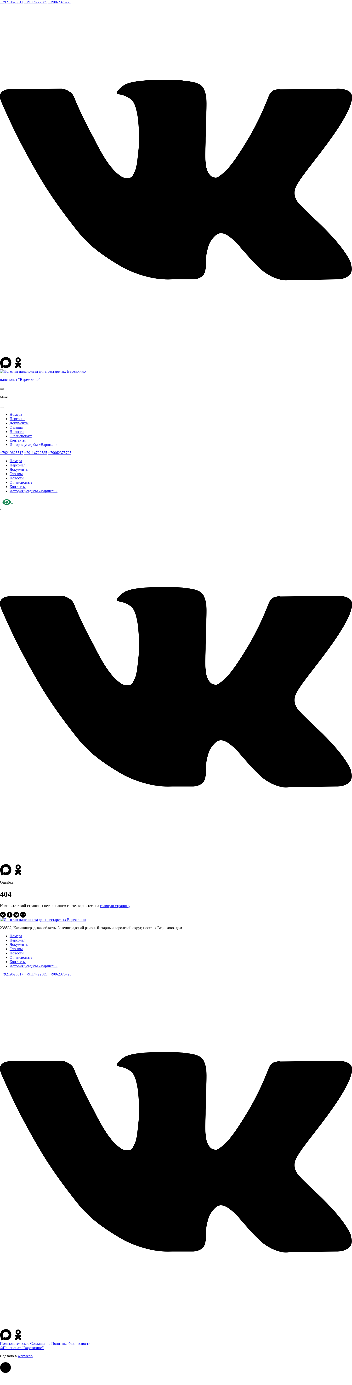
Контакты (18, 440)
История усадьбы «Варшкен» (33, 445)
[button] (5, 1367)
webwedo (25, 1356)
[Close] (2, 407)
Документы (19, 423)
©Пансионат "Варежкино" (22, 1348)
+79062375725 (59, 2)
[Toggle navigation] (2, 389)
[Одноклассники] (9, 915)
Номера (16, 414)
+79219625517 (11, 2)
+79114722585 (35, 2)
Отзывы (16, 427)
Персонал (17, 419)
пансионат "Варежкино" (20, 379)
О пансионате (21, 436)
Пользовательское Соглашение (25, 1343)
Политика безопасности (71, 1343)
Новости (17, 432)
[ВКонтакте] (3, 915)
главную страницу (115, 906)
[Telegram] (16, 915)
